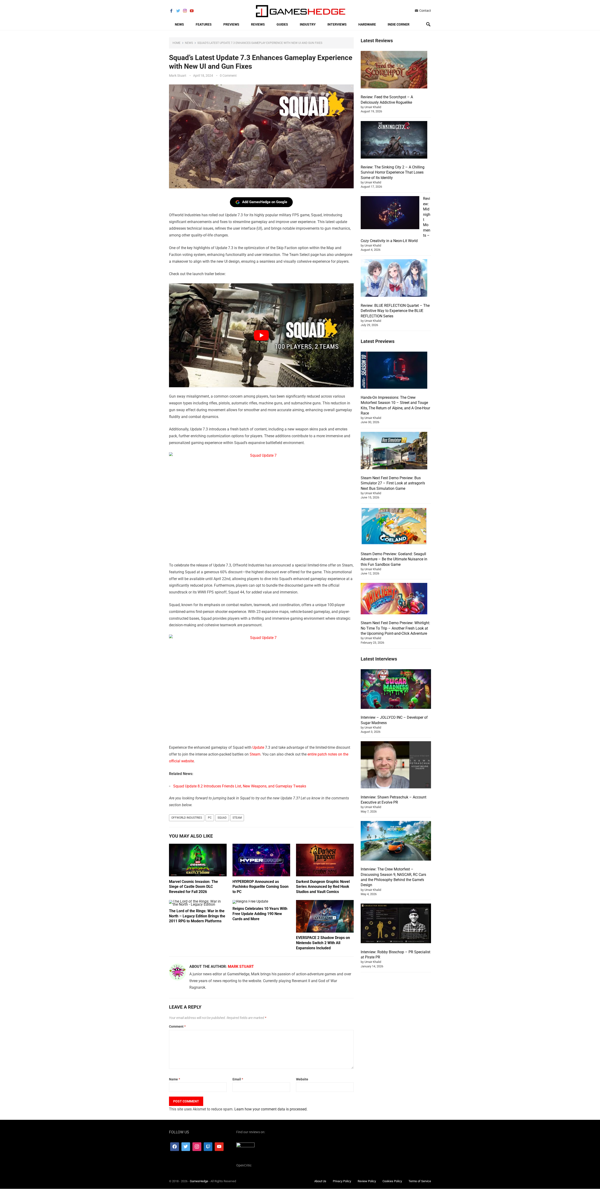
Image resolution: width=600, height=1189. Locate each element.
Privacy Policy (342, 1181)
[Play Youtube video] (261, 335)
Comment (177, 1026)
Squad (222, 817)
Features (204, 24)
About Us (320, 1181)
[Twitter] (185, 1146)
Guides (282, 24)
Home (176, 43)
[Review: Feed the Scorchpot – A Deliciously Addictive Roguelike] (394, 70)
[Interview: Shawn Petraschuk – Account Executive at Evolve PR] (396, 765)
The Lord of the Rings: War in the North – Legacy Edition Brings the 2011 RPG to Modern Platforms (197, 916)
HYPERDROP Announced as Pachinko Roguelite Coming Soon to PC (260, 886)
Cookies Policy (392, 1181)
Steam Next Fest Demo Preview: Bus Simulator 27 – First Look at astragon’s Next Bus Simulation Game (393, 483)
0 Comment (228, 75)
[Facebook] (174, 1146)
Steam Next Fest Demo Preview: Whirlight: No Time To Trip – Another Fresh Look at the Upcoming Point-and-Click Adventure (395, 628)
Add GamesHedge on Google (264, 202)
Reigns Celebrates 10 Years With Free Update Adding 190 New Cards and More (259, 913)
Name (174, 1079)
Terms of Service (420, 1181)
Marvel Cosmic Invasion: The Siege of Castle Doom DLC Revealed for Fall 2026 (193, 886)
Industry (308, 24)
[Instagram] (196, 1146)
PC (210, 817)
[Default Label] (208, 1146)
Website (302, 1079)
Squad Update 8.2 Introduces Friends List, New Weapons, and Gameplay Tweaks (239, 786)
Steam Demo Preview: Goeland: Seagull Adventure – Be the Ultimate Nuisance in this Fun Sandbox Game (394, 559)
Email (237, 1079)
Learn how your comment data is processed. (271, 1109)
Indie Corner (398, 24)
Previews (231, 24)
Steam (255, 754)
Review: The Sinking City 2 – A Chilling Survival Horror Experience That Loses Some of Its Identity (392, 172)
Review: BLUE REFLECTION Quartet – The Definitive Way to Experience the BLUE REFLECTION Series (395, 310)
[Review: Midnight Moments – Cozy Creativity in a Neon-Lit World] (390, 213)
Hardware (367, 24)
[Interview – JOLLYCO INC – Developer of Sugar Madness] (396, 689)
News (179, 24)
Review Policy (367, 1181)
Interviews (337, 24)
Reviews (258, 24)
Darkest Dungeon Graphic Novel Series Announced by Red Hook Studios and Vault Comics (323, 886)
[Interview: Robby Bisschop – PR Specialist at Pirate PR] (396, 924)
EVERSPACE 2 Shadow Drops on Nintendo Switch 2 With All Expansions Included (323, 942)
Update (258, 747)
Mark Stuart (177, 75)
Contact (425, 10)
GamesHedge (199, 1181)
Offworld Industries (186, 817)
